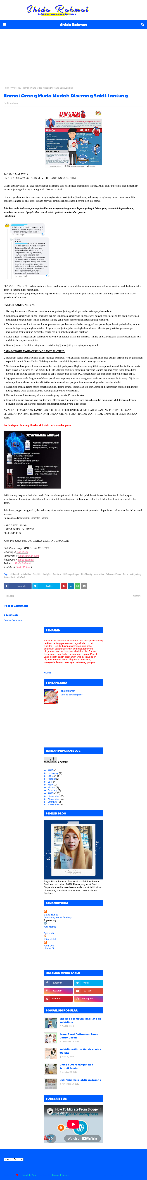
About (113, 1175)
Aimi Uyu (49, 945)
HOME (47, 672)
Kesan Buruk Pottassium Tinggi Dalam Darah (79, 1035)
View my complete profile (71, 695)
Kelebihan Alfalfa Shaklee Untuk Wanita (80, 1051)
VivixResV (16, 88)
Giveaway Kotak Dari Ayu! (58, 917)
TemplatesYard (29, 1175)
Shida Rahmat (73, 24)
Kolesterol (57, 574)
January (53, 790)
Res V (125, 574)
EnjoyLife (37, 574)
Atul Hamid (50, 926)
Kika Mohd (50, 939)
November (54, 799)
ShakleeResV (9, 577)
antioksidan (26, 574)
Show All (49, 948)
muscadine (99, 574)
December (54, 796)
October (53, 801)
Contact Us (124, 1175)
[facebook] (58, 983)
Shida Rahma (23, 567)
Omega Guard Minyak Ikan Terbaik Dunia (76, 1066)
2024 (51, 775)
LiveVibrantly (86, 574)
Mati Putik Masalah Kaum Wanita (80, 1080)
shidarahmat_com (28, 555)
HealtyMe (47, 574)
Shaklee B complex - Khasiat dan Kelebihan (80, 1020)
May (50, 784)
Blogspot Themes (60, 1175)
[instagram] (58, 991)
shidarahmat (12, 103)
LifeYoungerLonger (71, 574)
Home (7, 88)
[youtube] (88, 991)
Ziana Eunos (51, 914)
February (53, 773)
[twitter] (88, 983)
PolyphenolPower (113, 574)
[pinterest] (58, 999)
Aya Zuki (49, 933)
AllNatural (14, 574)
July (50, 781)
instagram (138, 1175)
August (52, 778)
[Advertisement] (73, 54)
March (52, 787)
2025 (51, 770)
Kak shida (22, 552)
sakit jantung (135, 574)
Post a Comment (13, 620)
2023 (51, 793)
